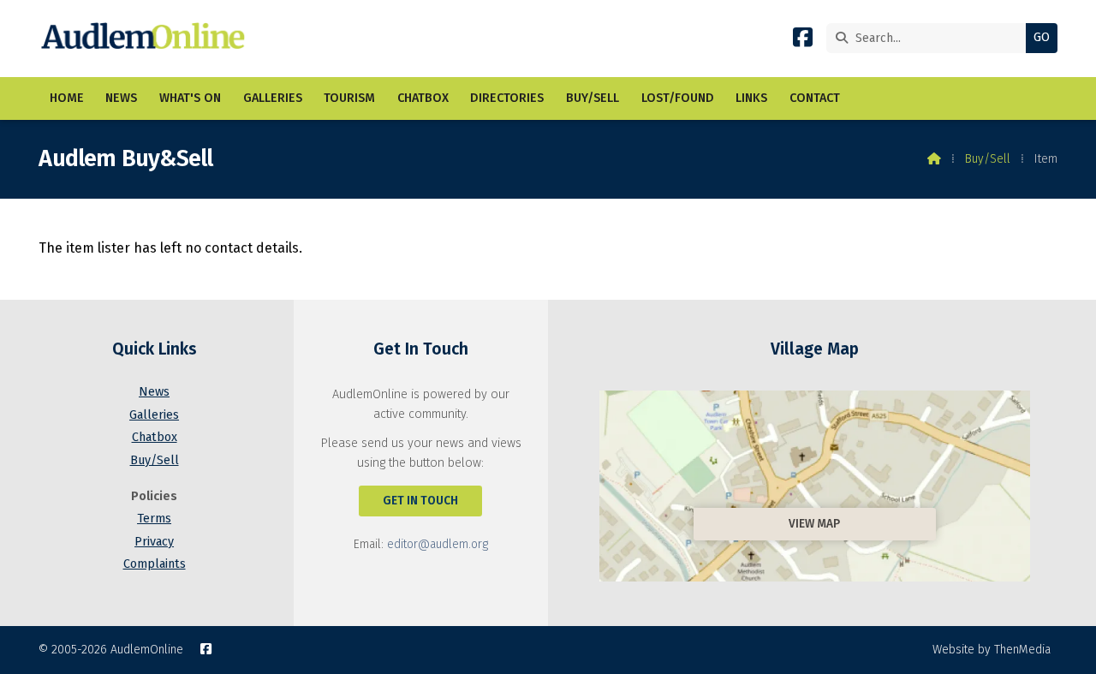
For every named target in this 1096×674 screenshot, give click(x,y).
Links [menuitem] (751, 98)
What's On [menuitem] (190, 98)
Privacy (154, 541)
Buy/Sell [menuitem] (592, 98)
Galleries (154, 415)
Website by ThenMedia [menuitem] (991, 649)
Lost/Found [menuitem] (677, 98)
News (154, 392)
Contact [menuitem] (814, 98)
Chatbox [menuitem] (423, 98)
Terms (154, 518)
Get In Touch (420, 500)
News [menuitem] (121, 98)
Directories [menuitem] (507, 98)
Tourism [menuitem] (349, 98)
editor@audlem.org (437, 544)
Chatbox (154, 437)
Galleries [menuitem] (272, 98)
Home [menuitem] (67, 98)
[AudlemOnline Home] (147, 38)
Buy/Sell (987, 159)
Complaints (154, 564)
